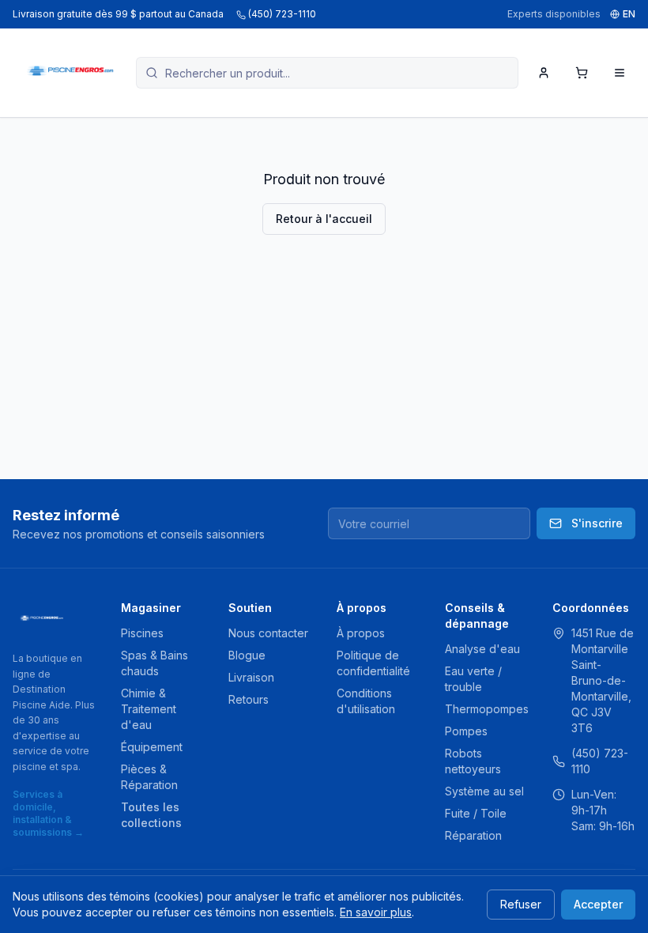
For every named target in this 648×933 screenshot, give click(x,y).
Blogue (247, 655)
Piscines (142, 633)
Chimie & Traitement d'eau (148, 708)
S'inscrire (597, 523)
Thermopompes (487, 709)
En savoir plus (376, 912)
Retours (248, 699)
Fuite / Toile (476, 813)
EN (629, 14)
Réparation (473, 835)
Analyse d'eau (482, 648)
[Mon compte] (543, 73)
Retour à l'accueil (324, 218)
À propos (361, 633)
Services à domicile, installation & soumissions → (48, 813)
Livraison (251, 677)
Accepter (598, 904)
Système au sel (484, 791)
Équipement (152, 747)
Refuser (520, 904)
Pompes (466, 731)
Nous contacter (268, 633)
